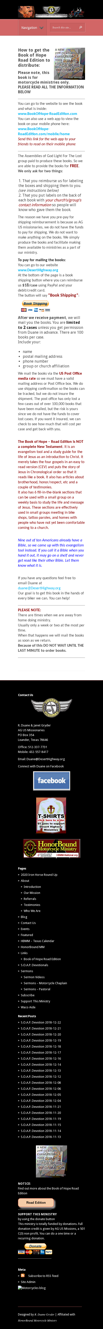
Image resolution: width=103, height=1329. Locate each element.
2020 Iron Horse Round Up (39, 875)
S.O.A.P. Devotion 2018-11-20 (41, 1113)
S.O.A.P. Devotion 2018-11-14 (41, 1131)
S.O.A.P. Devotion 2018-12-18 (41, 1046)
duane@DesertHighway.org (39, 588)
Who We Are (32, 911)
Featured (27, 935)
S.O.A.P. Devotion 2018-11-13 (41, 1137)
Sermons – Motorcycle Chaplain (45, 983)
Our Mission (32, 893)
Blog (24, 917)
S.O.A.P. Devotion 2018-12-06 (41, 1088)
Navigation (29, 28)
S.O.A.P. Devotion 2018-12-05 (41, 1094)
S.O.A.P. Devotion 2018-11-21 (41, 1107)
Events (25, 929)
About (25, 881)
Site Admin (28, 1282)
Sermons (27, 971)
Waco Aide (28, 1007)
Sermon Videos (34, 977)
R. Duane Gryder (44, 1314)
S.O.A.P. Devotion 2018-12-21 (41, 1028)
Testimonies (32, 905)
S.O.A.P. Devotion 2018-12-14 (41, 1064)
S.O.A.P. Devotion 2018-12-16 (41, 1058)
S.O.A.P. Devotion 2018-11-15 (41, 1125)
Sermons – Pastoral (37, 989)
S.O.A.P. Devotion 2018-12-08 (41, 1082)
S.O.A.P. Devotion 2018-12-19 (41, 1040)
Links (24, 953)
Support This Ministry (35, 1001)
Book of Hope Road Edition (42, 959)
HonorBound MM (33, 947)
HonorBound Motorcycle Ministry (37, 1320)
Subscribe (27, 995)
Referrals (30, 899)
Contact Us (28, 923)
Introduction (32, 887)
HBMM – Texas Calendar (37, 941)
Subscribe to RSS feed (43, 1276)
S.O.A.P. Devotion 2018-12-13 (41, 1070)
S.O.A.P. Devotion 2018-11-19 (41, 1119)
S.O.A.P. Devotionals (34, 965)
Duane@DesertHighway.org (46, 759)
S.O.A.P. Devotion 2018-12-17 (41, 1052)
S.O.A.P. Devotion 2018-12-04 (41, 1101)
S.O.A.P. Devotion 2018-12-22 (41, 1022)
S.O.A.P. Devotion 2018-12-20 (41, 1034)
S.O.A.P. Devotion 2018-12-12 (41, 1076)
